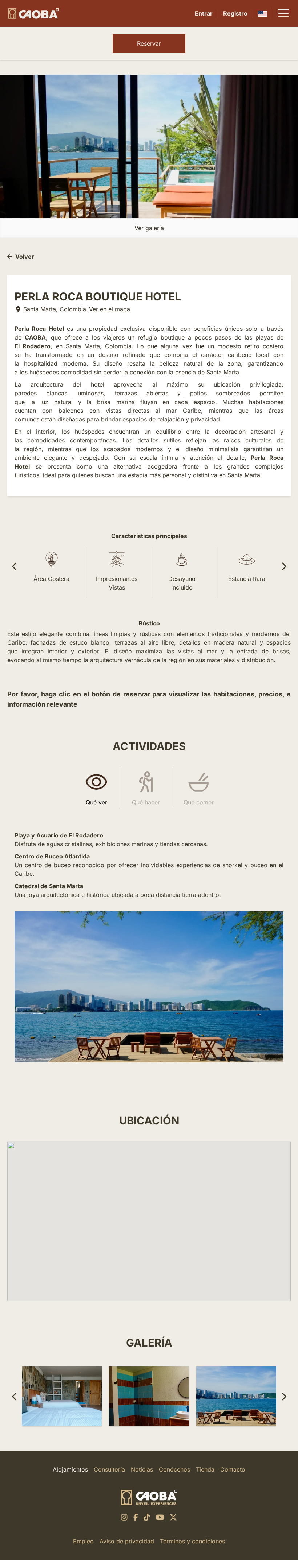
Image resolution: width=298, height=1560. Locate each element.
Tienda (205, 1469)
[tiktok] (147, 1517)
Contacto (232, 1469)
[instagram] (124, 1517)
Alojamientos (70, 1469)
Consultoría (109, 1469)
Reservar (149, 43)
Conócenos (174, 1469)
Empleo (83, 1541)
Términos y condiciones (192, 1541)
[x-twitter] (173, 1517)
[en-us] (262, 13)
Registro (235, 13)
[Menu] (283, 13)
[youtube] (160, 1517)
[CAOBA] (33, 14)
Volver (24, 256)
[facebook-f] (136, 1517)
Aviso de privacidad (127, 1541)
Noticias (142, 1469)
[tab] (96, 788)
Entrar (204, 13)
